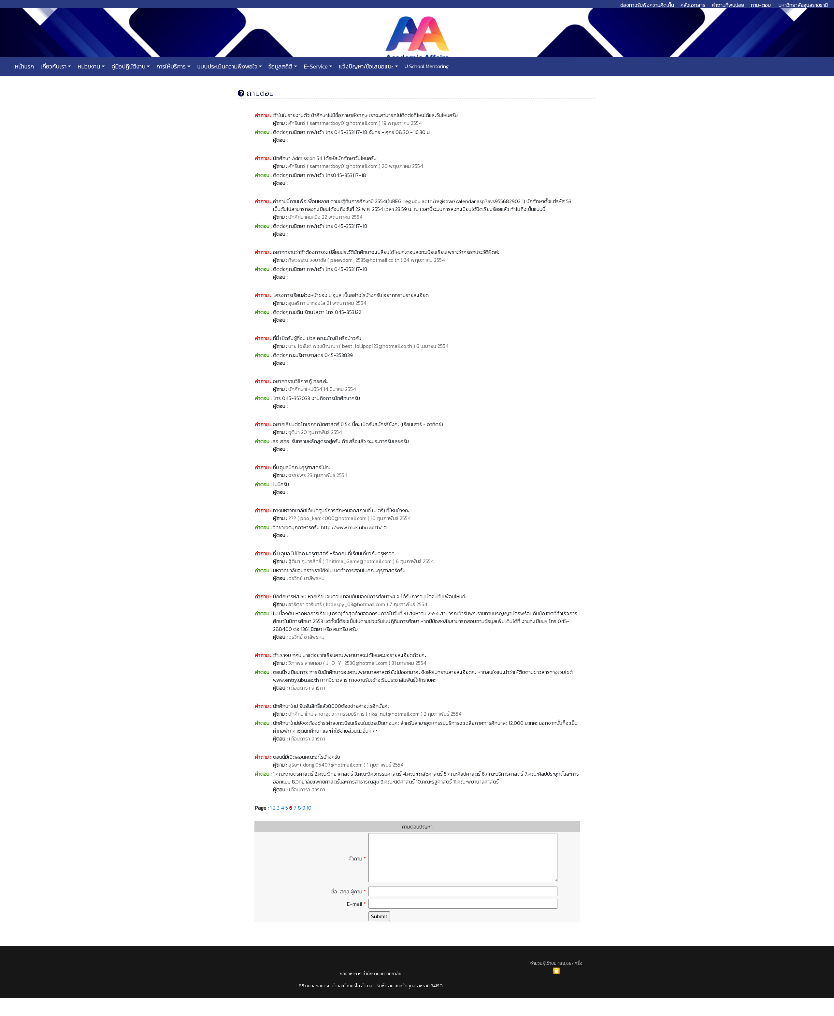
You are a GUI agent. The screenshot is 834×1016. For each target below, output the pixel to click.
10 (309, 808)
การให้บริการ (170, 66)
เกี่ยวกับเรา (52, 66)
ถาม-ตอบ (761, 5)
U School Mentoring (426, 66)
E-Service (315, 66)
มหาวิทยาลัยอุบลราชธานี (803, 5)
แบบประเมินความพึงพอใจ (226, 66)
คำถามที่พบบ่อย (728, 5)
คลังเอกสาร (693, 5)
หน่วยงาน (88, 66)
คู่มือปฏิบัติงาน (127, 66)
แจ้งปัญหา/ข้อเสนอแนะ (365, 66)
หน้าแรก (24, 66)
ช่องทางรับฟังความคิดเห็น (647, 5)
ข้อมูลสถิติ (279, 66)
